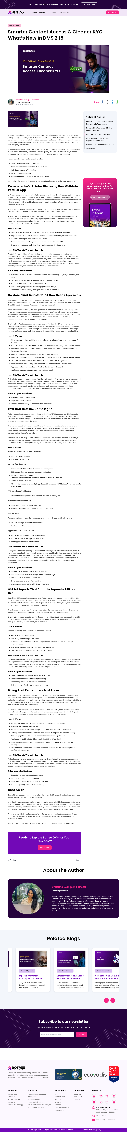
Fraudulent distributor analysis (39, 1105)
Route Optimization (34, 1102)
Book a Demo (44, 848)
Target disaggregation (36, 1099)
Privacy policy (95, 1130)
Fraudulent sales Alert (36, 1107)
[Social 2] (108, 1096)
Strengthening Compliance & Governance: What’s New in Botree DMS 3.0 (101, 977)
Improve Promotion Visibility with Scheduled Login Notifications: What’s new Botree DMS (24, 977)
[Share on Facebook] (102, 102)
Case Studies (60, 1097)
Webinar (58, 1102)
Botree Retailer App (15, 1105)
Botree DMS (12, 1094)
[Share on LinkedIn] (112, 102)
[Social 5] (102, 1102)
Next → (78, 860)
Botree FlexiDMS (14, 1099)
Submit (81, 1034)
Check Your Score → (89, 4)
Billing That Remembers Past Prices (100, 144)
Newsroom (59, 1110)
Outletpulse (32, 1097)
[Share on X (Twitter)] (107, 102)
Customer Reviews (62, 1107)
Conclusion (90, 148)
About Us (77, 1094)
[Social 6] (108, 1102)
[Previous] (106, 1000)
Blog (56, 1094)
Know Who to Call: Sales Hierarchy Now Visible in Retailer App (99, 122)
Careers (77, 1099)
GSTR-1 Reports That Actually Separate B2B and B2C (97, 139)
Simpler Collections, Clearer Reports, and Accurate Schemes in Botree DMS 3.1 (63, 977)
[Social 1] (102, 1096)
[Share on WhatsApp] (117, 102)
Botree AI (11, 1102)
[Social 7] (115, 1102)
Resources (64, 12)
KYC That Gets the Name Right (98, 134)
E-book (58, 1099)
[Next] (112, 1000)
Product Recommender (36, 1094)
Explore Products (38, 12)
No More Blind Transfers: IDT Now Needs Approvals (99, 129)
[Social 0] (95, 1096)
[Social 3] (115, 1096)
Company (52, 12)
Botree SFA (12, 1097)
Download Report (98, 197)
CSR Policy (85, 1130)
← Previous (12, 860)
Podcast (58, 1105)
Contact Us (78, 1097)
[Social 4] (95, 1102)
